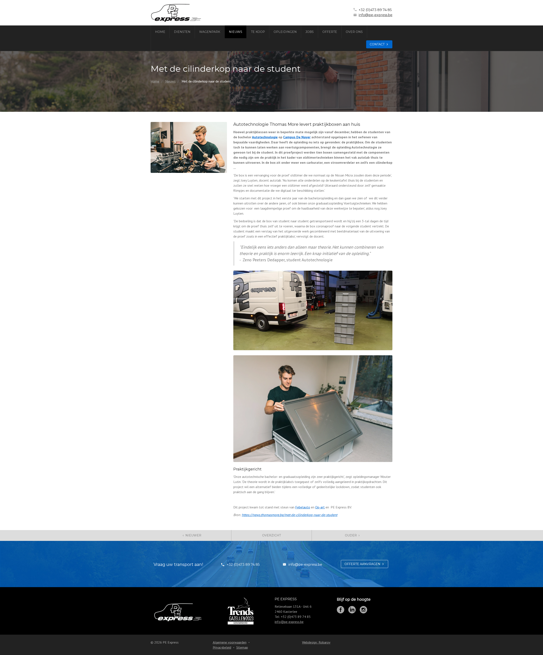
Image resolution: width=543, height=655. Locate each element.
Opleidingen (285, 32)
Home (160, 32)
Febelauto (302, 507)
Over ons (354, 32)
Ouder (352, 535)
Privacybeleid (222, 647)
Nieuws (235, 32)
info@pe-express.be (375, 15)
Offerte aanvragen (362, 564)
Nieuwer (192, 535)
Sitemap (242, 647)
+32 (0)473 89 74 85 (375, 10)
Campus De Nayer (297, 137)
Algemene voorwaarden (229, 642)
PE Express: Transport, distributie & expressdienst (176, 12)
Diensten (182, 32)
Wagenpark (209, 32)
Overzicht (271, 535)
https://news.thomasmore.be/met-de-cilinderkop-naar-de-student (289, 515)
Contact (377, 44)
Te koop (258, 32)
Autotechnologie (265, 137)
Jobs (309, 32)
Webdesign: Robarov (316, 642)
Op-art (320, 507)
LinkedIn (352, 609)
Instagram (363, 609)
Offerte (329, 32)
